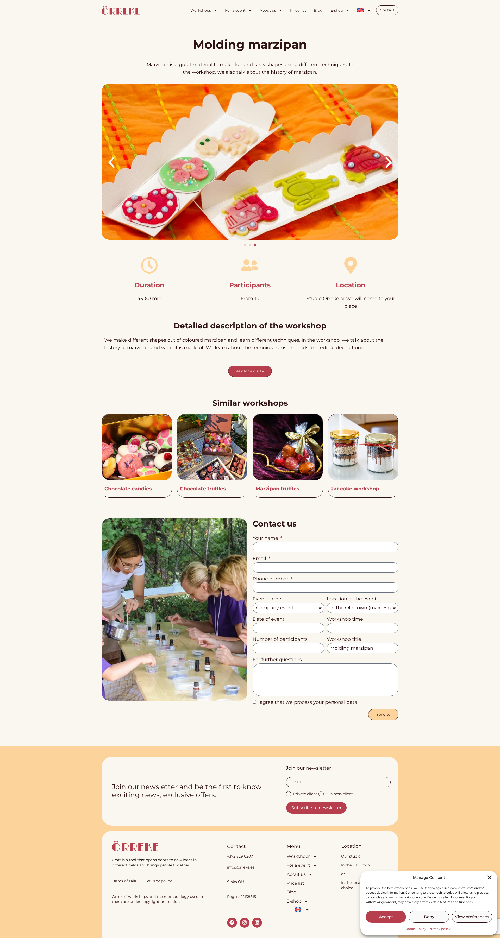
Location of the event (352, 599)
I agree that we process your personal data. (307, 702)
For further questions (277, 659)
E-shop (336, 10)
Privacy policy (440, 929)
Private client (305, 793)
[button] (489, 877)
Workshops (200, 10)
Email (260, 558)
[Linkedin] (257, 923)
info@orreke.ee (240, 867)
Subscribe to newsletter (316, 807)
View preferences (472, 916)
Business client (339, 793)
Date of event (268, 619)
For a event (235, 10)
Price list (298, 10)
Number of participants (280, 639)
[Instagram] (244, 923)
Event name (267, 599)
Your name (266, 538)
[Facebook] (232, 923)
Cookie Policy (415, 929)
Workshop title (344, 639)
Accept (386, 916)
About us (268, 10)
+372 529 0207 (240, 856)
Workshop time (345, 619)
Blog (318, 10)
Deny (429, 916)
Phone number (271, 579)
